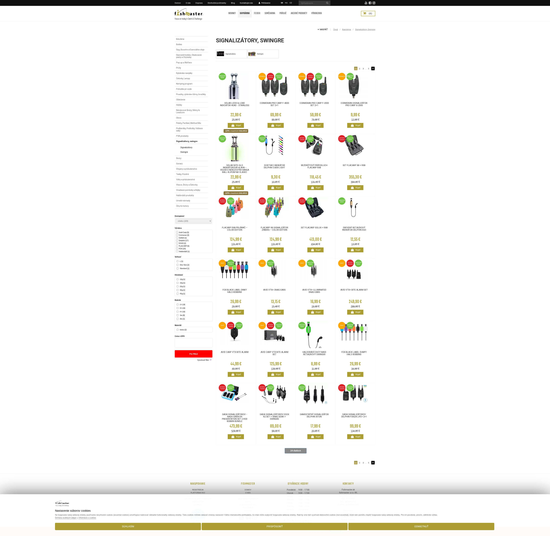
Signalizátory (230, 54)
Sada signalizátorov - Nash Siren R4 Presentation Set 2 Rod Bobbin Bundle (234, 417)
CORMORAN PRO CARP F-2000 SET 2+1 (314, 104)
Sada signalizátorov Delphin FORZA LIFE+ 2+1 (354, 415)
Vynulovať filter (203, 360)
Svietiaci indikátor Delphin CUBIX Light (274, 166)
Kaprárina (346, 29)
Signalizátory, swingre (365, 29)
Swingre (260, 54)
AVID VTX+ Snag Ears (274, 290)
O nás (248, 493)
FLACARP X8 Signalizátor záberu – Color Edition (274, 228)
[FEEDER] (257, 9)
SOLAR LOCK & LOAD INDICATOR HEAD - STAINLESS (234, 104)
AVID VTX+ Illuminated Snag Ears (314, 291)
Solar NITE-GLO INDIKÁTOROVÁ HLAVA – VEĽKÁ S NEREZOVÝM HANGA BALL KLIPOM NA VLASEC (234, 168)
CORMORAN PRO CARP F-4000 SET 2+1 (274, 104)
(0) (370, 13)
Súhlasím (128, 526)
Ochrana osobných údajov (66, 518)
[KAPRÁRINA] (245, 9)
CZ (291, 3)
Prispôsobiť (275, 526)
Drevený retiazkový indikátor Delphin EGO (354, 228)
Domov (248, 490)
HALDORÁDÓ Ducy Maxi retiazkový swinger (314, 353)
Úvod (335, 29)
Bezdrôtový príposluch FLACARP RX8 (314, 166)
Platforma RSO (198, 493)
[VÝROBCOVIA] (316, 9)
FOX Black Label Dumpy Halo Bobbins (354, 353)
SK (282, 3)
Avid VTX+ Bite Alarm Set (354, 290)
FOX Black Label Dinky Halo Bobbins (235, 291)
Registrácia (198, 490)
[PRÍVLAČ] (283, 9)
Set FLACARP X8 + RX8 (354, 165)
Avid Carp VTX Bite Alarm (235, 352)
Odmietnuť (421, 526)
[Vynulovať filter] (211, 360)
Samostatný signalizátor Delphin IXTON (314, 415)
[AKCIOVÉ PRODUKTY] (299, 9)
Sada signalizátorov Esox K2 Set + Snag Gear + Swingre (274, 416)
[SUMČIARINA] (269, 9)
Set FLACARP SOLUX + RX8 (314, 227)
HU (286, 3)
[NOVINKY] (232, 9)
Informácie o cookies (87, 518)
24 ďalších (295, 450)
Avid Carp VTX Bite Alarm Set (274, 353)
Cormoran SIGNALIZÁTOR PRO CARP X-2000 (354, 104)
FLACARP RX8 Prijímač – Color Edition (234, 228)
